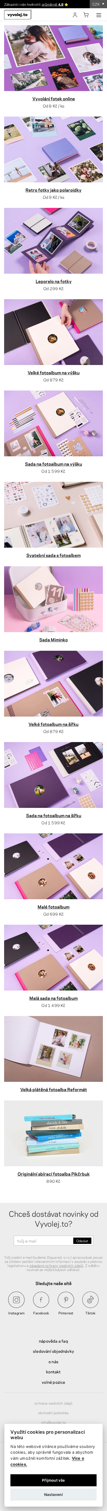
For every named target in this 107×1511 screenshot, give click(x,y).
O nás (53, 1361)
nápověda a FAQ (53, 1341)
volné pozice (53, 1382)
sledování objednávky (53, 1351)
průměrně (52, 4)
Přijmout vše (53, 1480)
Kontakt (53, 1371)
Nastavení (53, 1494)
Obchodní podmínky (53, 1412)
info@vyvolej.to (53, 1422)
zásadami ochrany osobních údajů (56, 1265)
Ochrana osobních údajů (53, 1402)
